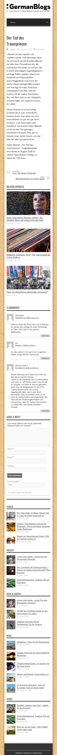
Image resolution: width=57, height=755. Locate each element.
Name (9, 449)
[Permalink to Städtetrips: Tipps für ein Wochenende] (11, 649)
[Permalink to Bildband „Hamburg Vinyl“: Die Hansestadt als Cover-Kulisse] (28, 251)
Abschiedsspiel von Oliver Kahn (30, 178)
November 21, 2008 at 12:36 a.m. (27, 368)
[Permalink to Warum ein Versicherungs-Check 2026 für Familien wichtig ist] (11, 543)
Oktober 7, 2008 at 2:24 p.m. (25, 345)
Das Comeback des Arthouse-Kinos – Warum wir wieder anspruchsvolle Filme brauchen (33, 570)
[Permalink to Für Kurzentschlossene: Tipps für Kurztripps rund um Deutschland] (11, 692)
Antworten (45, 335)
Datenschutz (37, 753)
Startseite (18, 753)
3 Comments (40, 49)
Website (10, 466)
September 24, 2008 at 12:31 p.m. (27, 318)
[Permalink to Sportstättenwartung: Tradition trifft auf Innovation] (11, 587)
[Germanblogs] (28, 9)
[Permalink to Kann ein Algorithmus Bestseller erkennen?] (28, 289)
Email (9, 457)
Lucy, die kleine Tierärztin (24, 172)
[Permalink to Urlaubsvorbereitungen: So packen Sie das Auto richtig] (11, 670)
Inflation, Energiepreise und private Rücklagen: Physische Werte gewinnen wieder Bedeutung (33, 526)
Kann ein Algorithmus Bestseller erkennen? (27, 292)
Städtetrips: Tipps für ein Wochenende (33, 642)
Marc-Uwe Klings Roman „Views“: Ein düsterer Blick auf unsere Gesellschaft (25, 218)
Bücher (12, 49)
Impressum (27, 753)
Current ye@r (13, 481)
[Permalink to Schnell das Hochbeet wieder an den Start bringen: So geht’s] (11, 618)
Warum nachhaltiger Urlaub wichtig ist (33, 674)
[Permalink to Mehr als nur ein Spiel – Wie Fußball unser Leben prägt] (11, 734)
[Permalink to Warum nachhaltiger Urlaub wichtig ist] (11, 681)
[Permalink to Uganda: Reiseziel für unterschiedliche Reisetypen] (11, 660)
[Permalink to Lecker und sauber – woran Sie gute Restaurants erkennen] (11, 563)
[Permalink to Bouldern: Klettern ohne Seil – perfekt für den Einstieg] (11, 712)
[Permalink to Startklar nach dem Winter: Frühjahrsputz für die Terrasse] (11, 629)
